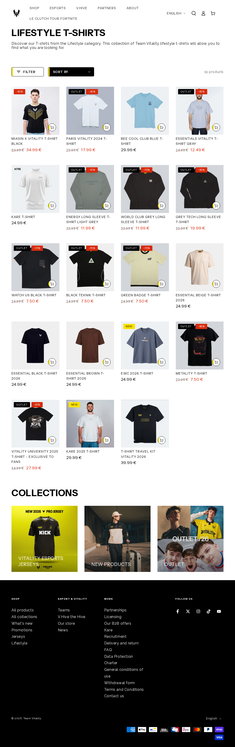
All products (22, 610)
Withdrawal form (119, 683)
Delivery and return (121, 643)
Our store (66, 623)
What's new (22, 623)
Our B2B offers (117, 623)
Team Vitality (32, 718)
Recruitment (115, 636)
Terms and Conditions (124, 689)
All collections (24, 617)
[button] (194, 13)
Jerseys (18, 636)
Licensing (112, 617)
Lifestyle (19, 643)
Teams (64, 610)
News (63, 630)
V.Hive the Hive (71, 617)
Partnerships (115, 610)
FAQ (108, 650)
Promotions (22, 630)
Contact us (114, 696)
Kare (108, 630)
